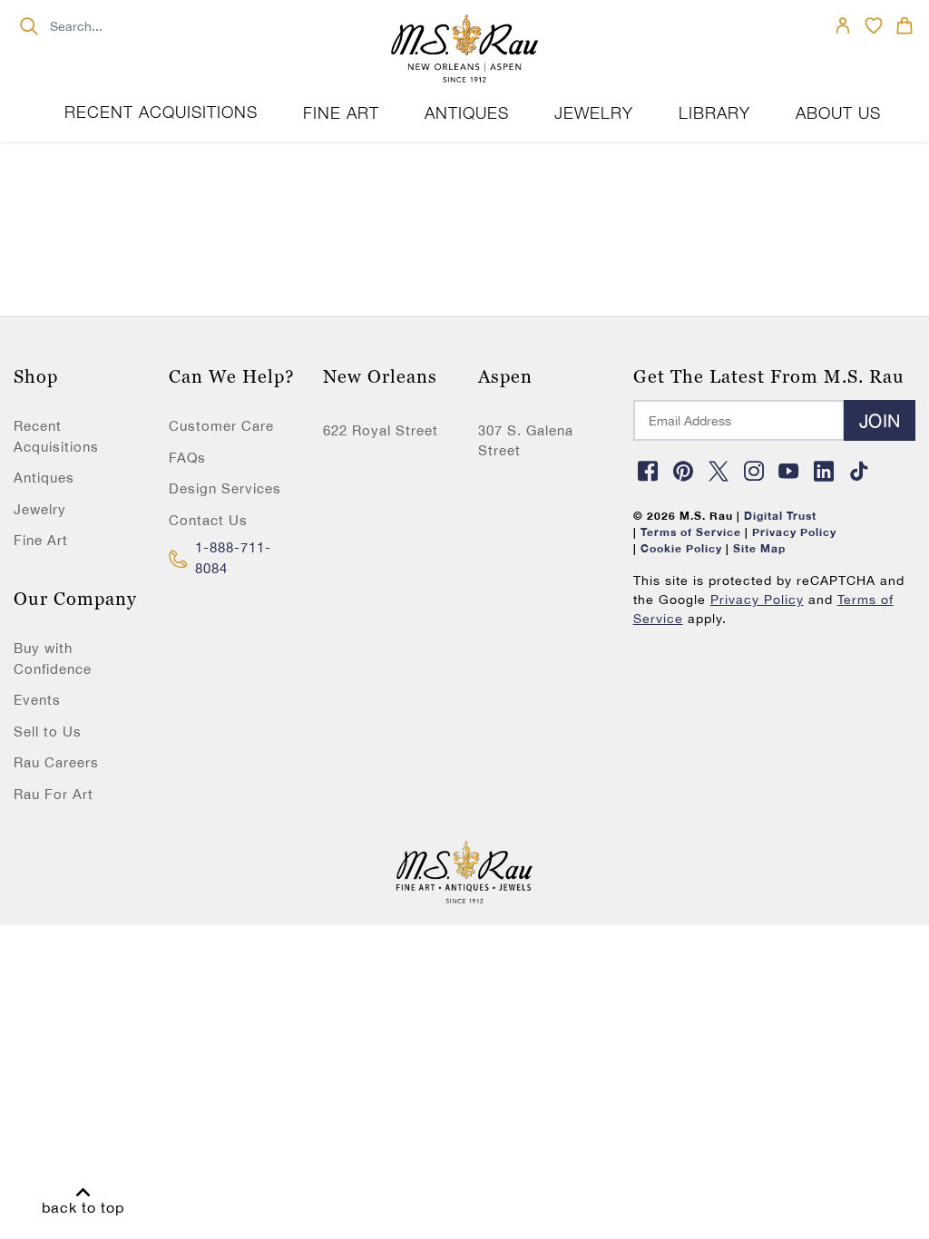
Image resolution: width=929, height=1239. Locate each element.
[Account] (843, 25)
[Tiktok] (859, 470)
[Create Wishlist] (874, 25)
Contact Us (208, 520)
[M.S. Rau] (464, 50)
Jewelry (40, 509)
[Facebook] (648, 470)
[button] (341, 113)
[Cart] (904, 25)
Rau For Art (53, 794)
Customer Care (221, 426)
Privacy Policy (757, 599)
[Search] (29, 26)
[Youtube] (789, 470)
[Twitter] (718, 470)
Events (37, 699)
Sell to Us (48, 731)
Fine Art (41, 540)
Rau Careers (56, 762)
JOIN (879, 420)
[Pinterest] (683, 470)
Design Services (225, 488)
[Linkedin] (824, 470)
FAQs (187, 457)
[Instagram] (753, 470)
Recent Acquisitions (161, 112)
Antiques (44, 477)
